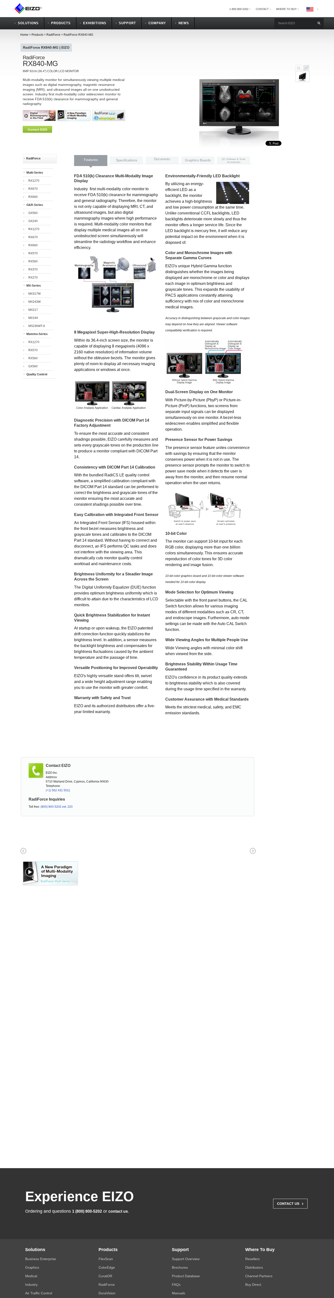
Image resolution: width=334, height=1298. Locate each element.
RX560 (33, 261)
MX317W (34, 293)
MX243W (34, 301)
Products (37, 34)
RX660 (33, 196)
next (125, 115)
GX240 (33, 221)
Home (24, 34)
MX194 (33, 317)
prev (22, 115)
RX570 (33, 253)
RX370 (33, 269)
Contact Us (290, 1203)
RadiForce (53, 34)
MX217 (33, 309)
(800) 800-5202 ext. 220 (57, 806)
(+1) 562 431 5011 (58, 790)
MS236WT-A (36, 325)
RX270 (33, 277)
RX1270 (33, 180)
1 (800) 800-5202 (87, 1211)
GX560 (33, 213)
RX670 (33, 188)
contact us (118, 1211)
